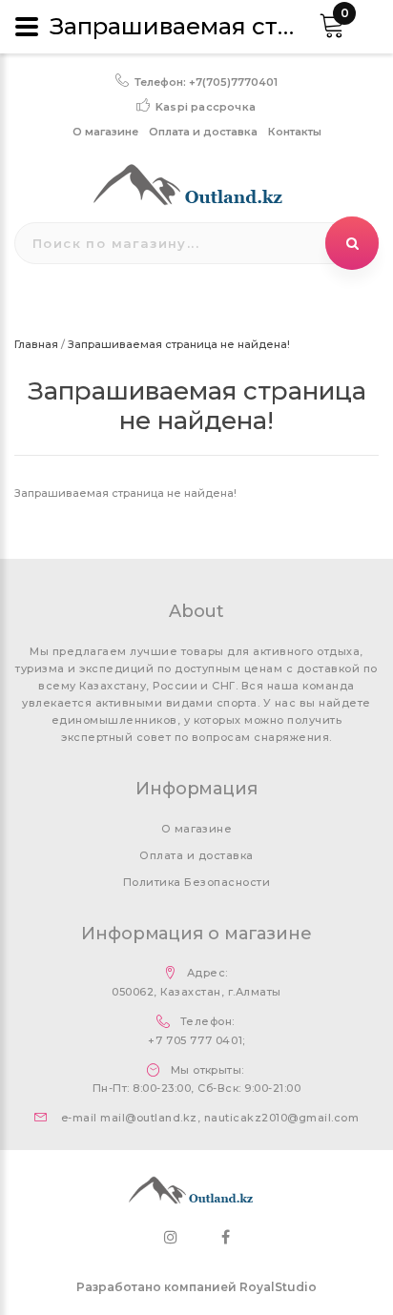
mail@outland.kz (148, 1117)
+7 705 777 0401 (195, 1040)
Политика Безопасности (196, 882)
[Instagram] (170, 1237)
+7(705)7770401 (233, 82)
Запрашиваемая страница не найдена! (179, 344)
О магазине (105, 131)
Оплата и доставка (203, 131)
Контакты (294, 131)
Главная (36, 344)
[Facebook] (225, 1237)
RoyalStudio (278, 1287)
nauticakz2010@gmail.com (281, 1117)
